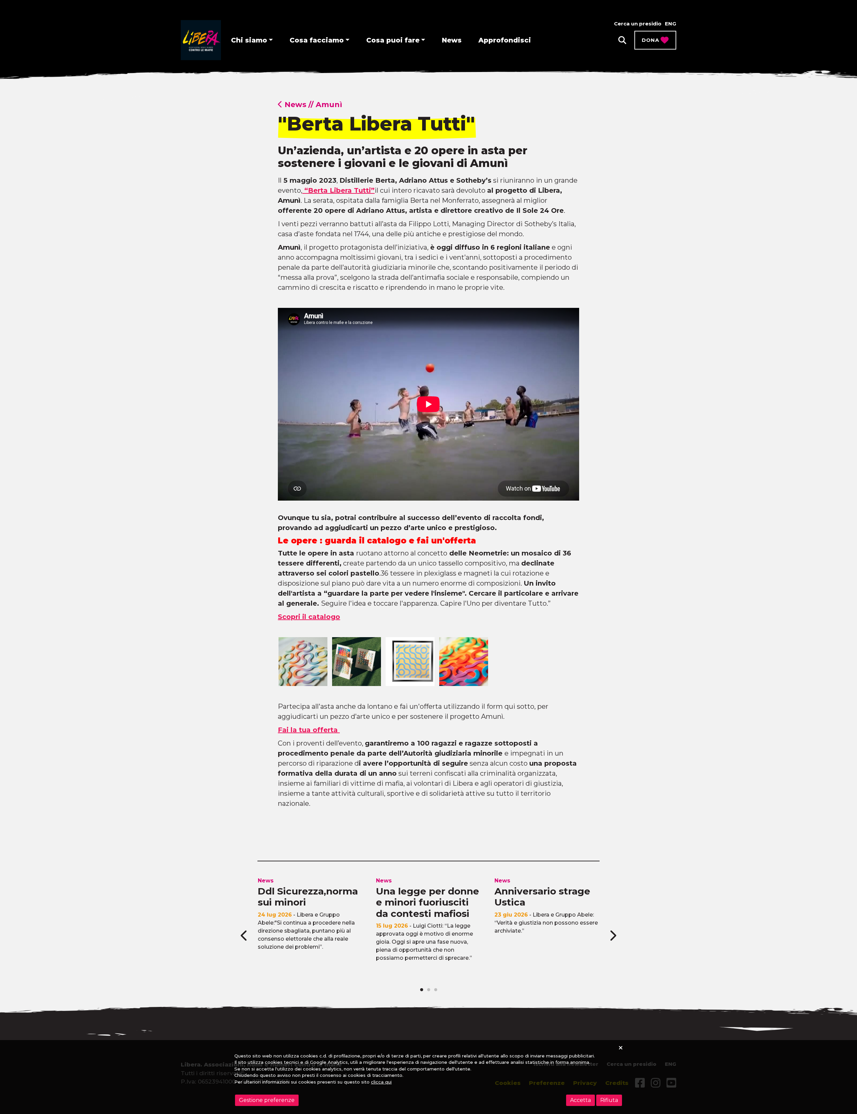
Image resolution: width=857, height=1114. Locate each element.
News (452, 40)
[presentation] (244, 936)
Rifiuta (609, 1100)
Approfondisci (504, 40)
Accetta (580, 1100)
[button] (622, 40)
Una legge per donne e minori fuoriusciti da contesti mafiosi (427, 902)
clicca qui (381, 1082)
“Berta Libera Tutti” (338, 190)
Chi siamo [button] (249, 40)
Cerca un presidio (637, 23)
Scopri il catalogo (309, 617)
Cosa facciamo (317, 40)
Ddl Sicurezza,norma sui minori (308, 896)
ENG (670, 23)
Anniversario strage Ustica (542, 896)
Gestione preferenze (267, 1100)
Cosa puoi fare (392, 40)
